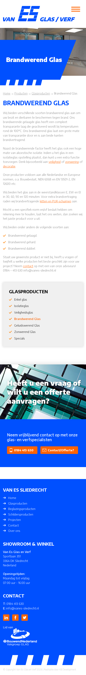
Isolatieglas (21, 306)
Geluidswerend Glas (27, 325)
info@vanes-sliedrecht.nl (22, 608)
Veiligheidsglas (23, 312)
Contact (13, 525)
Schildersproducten (20, 514)
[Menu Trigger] (76, 9)
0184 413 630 (23, 450)
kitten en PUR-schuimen (55, 201)
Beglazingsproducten (21, 509)
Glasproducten (17, 503)
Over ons (14, 530)
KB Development (67, 669)
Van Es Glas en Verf (26, 669)
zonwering (72, 161)
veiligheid (55, 161)
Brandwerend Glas (27, 319)
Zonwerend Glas (25, 332)
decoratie (9, 166)
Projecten (14, 520)
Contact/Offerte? (61, 450)
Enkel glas (20, 299)
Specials (19, 338)
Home (12, 498)
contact (28, 266)
